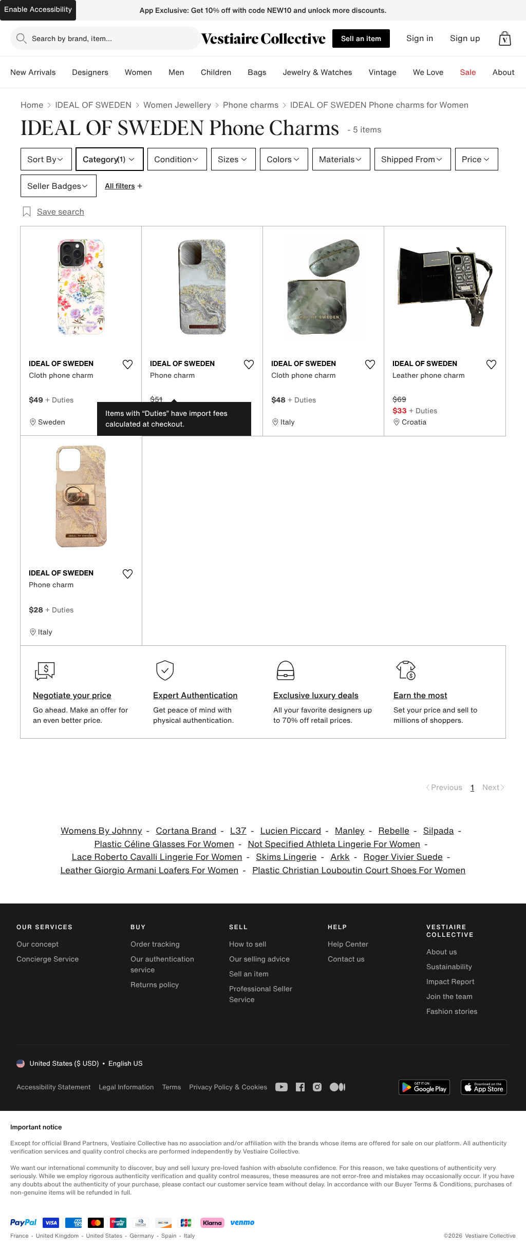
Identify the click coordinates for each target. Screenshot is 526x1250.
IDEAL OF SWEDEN (93, 105)
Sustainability (449, 966)
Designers (90, 72)
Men (176, 72)
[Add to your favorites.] (127, 364)
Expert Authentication (195, 695)
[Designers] (116, 72)
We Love (428, 72)
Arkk (340, 857)
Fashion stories (451, 1011)
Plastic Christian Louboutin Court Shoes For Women (358, 870)
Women (138, 72)
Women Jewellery (177, 105)
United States (104, 1236)
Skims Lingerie (286, 857)
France (19, 1236)
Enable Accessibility (38, 9)
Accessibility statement (53, 1087)
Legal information (126, 1087)
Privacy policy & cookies (228, 1087)
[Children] (239, 72)
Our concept (37, 944)
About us (441, 952)
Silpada (438, 830)
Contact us (346, 959)
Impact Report (450, 981)
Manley (350, 830)
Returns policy (154, 984)
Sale (468, 72)
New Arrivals (32, 72)
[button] (505, 38)
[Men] (193, 72)
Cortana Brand (186, 830)
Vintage (382, 72)
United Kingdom (57, 1236)
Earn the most (420, 695)
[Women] (160, 72)
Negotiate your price (72, 695)
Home (32, 105)
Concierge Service (47, 959)
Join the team (449, 996)
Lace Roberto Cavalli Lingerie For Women (157, 857)
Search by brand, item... (72, 38)
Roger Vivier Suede (403, 857)
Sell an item (361, 38)
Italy (189, 1236)
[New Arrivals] (64, 72)
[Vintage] (405, 72)
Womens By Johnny (101, 830)
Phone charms (250, 105)
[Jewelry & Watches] (360, 72)
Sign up (465, 38)
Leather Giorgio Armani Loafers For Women (150, 870)
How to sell (247, 944)
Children (216, 72)
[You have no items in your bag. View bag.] (505, 38)
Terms (171, 1087)
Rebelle (394, 830)
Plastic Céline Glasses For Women (164, 844)
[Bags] (274, 72)
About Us (509, 72)
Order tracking (155, 944)
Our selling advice (259, 959)
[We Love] (452, 72)
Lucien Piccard (291, 830)
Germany (141, 1236)
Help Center (348, 944)
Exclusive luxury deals (316, 695)
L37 (238, 830)
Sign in (420, 38)
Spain (169, 1236)
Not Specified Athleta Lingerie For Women (334, 844)
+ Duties (59, 399)
